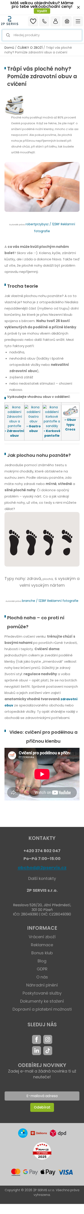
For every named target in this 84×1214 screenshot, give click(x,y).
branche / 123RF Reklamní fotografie (50, 601)
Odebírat (42, 1107)
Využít (42, 11)
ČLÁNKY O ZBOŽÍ (30, 47)
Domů (9, 47)
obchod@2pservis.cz (42, 867)
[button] (42, 35)
